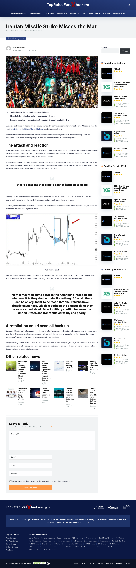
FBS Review (120, 538)
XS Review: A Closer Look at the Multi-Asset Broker (122, 85)
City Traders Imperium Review (120, 114)
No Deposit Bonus (12, 547)
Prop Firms (9, 550)
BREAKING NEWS (119, 13)
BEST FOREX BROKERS (18, 13)
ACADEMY (106, 13)
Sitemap (100, 563)
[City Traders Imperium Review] (106, 122)
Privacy (76, 563)
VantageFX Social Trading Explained (70, 365)
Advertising (109, 563)
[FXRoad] (106, 78)
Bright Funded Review (119, 236)
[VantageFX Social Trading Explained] (59, 371)
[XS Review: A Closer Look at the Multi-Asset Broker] (106, 92)
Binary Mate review (90, 541)
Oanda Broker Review (119, 541)
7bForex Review (91, 538)
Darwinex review (45, 547)
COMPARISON (74, 13)
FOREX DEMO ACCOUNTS (91, 13)
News (22, 38)
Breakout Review (120, 148)
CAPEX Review (34, 544)
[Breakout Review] (106, 157)
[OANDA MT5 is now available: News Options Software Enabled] (83, 398)
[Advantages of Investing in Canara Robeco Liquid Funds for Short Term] (11, 371)
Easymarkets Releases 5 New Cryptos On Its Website (23, 394)
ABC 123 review (90, 544)
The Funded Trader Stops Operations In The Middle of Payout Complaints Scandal (46, 371)
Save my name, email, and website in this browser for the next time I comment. (40, 481)
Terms (83, 563)
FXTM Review (114, 544)
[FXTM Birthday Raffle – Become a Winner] (35, 398)
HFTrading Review (35, 550)
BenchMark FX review (106, 538)
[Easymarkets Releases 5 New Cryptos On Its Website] (11, 398)
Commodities (12, 38)
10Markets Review (60, 544)
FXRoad (117, 69)
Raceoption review (63, 538)
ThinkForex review (64, 541)
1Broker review (105, 541)
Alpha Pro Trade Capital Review (120, 98)
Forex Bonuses (11, 538)
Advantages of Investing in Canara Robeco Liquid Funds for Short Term (23, 370)
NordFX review (46, 544)
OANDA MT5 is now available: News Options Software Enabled (93, 396)
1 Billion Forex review (51, 550)
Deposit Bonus (11, 544)
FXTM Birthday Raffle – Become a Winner (46, 393)
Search (104, 47)
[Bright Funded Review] (106, 141)
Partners (119, 563)
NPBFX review (102, 544)
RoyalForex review (49, 541)
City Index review (35, 541)
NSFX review (112, 547)
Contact (127, 563)
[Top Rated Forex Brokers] (68, 4)
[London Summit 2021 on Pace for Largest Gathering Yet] (59, 398)
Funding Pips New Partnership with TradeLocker (95, 366)
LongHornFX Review (75, 544)
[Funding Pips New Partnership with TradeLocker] (83, 371)
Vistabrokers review (48, 538)
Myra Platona (20, 48)
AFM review (33, 547)
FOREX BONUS (62, 13)
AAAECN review (100, 547)
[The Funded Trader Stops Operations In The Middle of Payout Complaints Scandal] (35, 371)
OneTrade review (87, 547)
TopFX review (77, 541)
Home (7, 31)
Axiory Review (34, 538)
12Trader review (77, 538)
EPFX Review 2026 (72, 547)
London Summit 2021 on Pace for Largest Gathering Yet (70, 395)
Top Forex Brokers (12, 541)
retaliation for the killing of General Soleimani (27, 129)
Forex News (14, 31)
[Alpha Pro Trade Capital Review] (106, 106)
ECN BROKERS (49, 13)
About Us (91, 563)
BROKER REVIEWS (35, 13)
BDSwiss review (58, 547)
